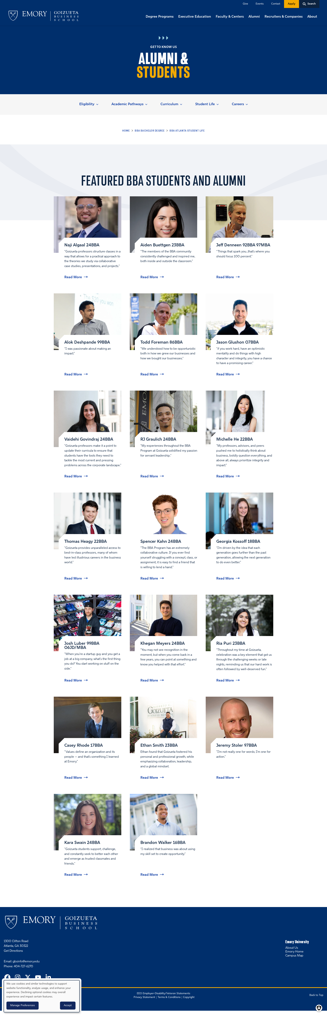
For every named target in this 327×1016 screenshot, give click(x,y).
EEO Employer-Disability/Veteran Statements (163, 993)
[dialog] (41, 996)
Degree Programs (160, 17)
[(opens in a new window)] (7, 978)
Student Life (205, 104)
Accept (68, 1005)
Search (0, 0)
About (312, 17)
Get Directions (13, 951)
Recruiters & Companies (284, 17)
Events (260, 3)
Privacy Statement (144, 997)
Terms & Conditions (169, 997)
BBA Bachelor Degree (150, 130)
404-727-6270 (23, 966)
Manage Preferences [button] (22, 1005)
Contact (275, 3)
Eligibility (86, 104)
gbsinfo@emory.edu (26, 961)
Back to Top (316, 995)
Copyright (189, 997)
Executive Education (194, 17)
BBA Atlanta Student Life (187, 130)
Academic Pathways (127, 104)
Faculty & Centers (230, 17)
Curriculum (169, 104)
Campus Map (294, 955)
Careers (238, 104)
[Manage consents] (319, 1008)
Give (245, 3)
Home (126, 130)
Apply (291, 3)
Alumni (254, 17)
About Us (291, 947)
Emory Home (294, 951)
